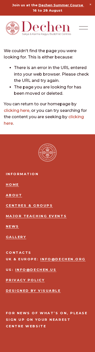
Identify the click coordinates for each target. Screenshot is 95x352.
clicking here (16, 110)
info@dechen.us (35, 270)
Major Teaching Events (36, 216)
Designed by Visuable (33, 291)
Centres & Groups (29, 205)
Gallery (16, 237)
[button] (90, 4)
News (12, 226)
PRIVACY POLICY (25, 280)
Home (12, 184)
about (14, 195)
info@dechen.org (63, 259)
